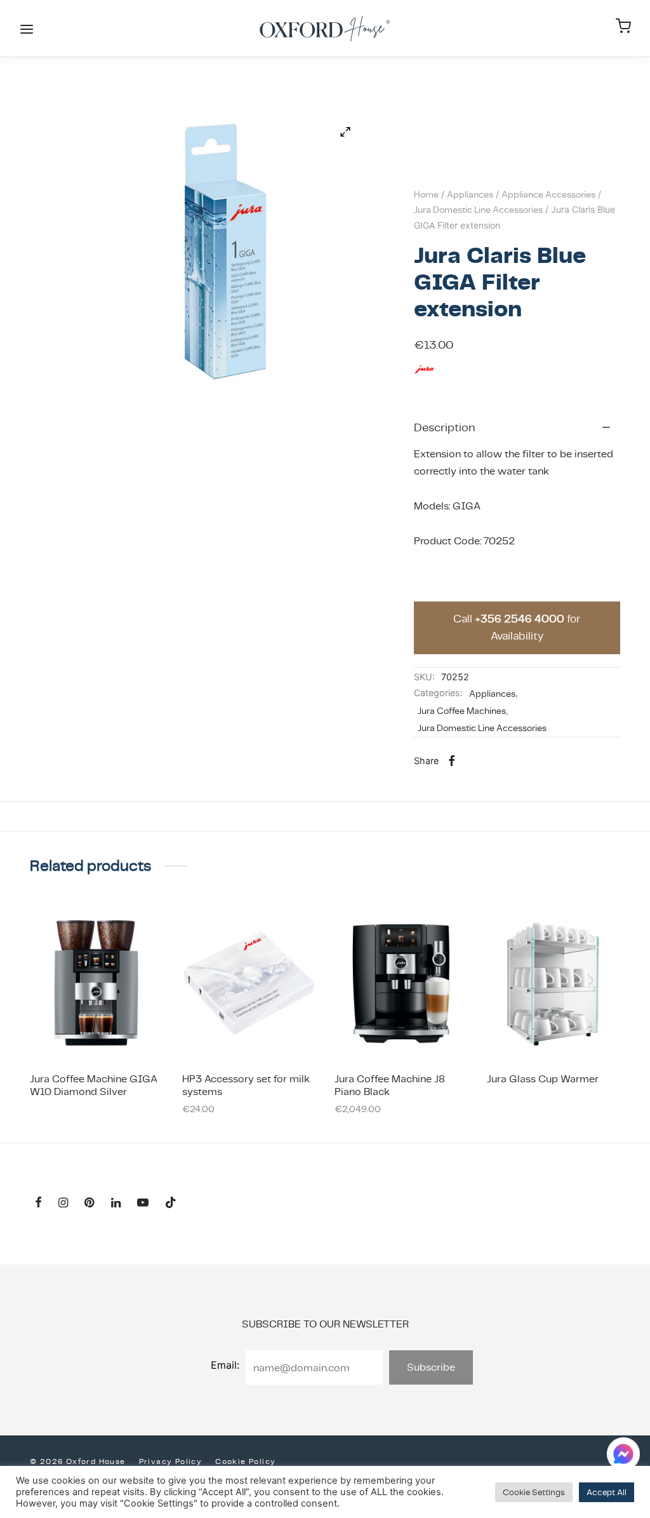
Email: (225, 1365)
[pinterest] (89, 1203)
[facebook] (38, 1203)
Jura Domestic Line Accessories (478, 209)
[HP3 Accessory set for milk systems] (248, 983)
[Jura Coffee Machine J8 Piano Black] (401, 983)
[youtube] (143, 1203)
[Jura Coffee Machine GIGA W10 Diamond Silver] (96, 983)
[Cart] (623, 26)
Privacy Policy (170, 1461)
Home (426, 194)
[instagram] (63, 1203)
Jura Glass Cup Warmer (543, 1078)
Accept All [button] (607, 1492)
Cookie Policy (245, 1461)
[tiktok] (171, 1203)
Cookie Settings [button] (534, 1492)
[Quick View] (125, 1032)
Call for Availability (517, 627)
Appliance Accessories (548, 194)
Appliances (470, 194)
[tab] (517, 427)
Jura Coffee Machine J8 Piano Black (390, 1085)
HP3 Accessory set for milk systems (246, 1085)
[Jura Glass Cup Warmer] (553, 983)
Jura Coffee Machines (462, 710)
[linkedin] (116, 1203)
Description (444, 427)
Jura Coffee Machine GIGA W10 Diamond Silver (93, 1085)
